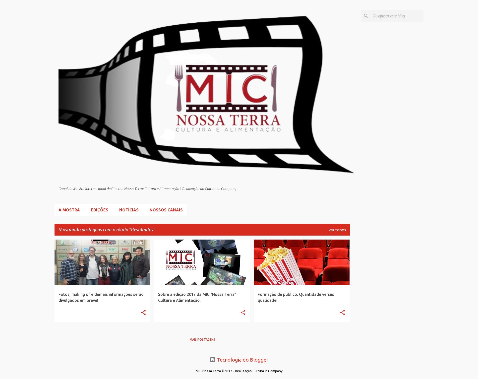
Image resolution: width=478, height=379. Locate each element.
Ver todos (337, 230)
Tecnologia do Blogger (242, 360)
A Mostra (69, 210)
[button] (143, 313)
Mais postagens (202, 339)
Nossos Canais (166, 210)
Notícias (129, 210)
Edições (99, 210)
